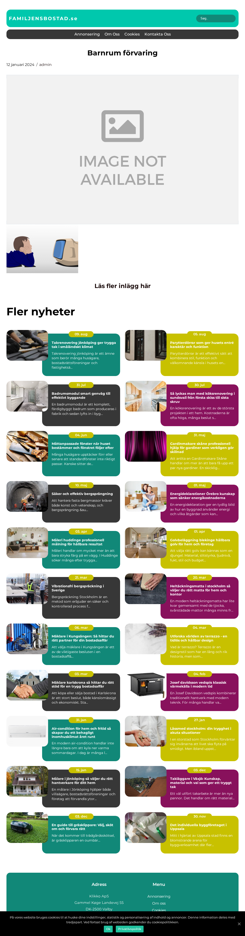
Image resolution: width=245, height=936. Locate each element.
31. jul (81, 385)
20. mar (199, 577)
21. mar (81, 577)
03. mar (81, 674)
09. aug (81, 334)
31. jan (81, 720)
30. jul (200, 385)
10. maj (81, 485)
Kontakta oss (158, 34)
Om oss (112, 34)
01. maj (200, 485)
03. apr (81, 531)
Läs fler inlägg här (123, 285)
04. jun (81, 435)
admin (45, 64)
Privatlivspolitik (129, 929)
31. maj (199, 435)
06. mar (81, 627)
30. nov (200, 816)
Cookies (132, 34)
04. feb (200, 674)
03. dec (200, 770)
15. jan (81, 770)
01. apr (199, 531)
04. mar (199, 627)
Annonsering (87, 34)
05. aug (199, 334)
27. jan (199, 720)
